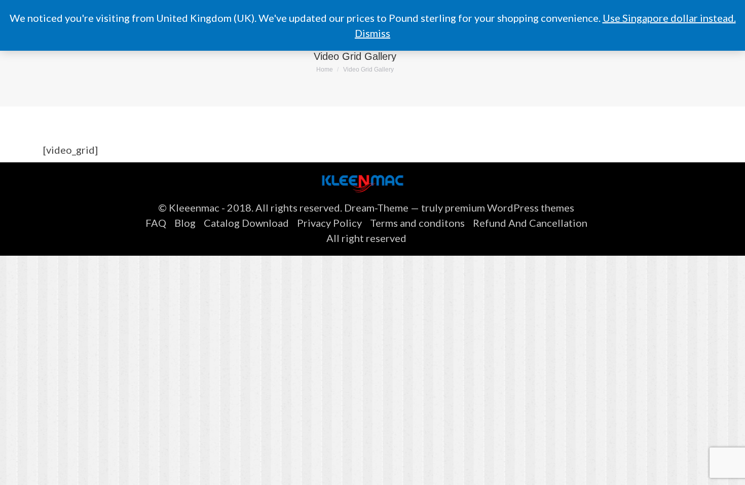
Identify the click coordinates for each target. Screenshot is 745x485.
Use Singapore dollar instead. (669, 18)
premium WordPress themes (509, 207)
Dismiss (372, 33)
